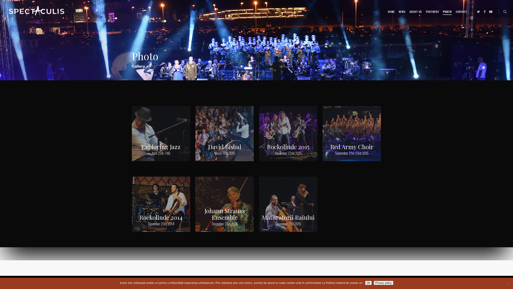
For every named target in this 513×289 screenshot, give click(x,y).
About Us (415, 11)
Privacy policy (383, 282)
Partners (432, 11)
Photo (447, 11)
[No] (508, 283)
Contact (461, 11)
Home (391, 11)
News (402, 11)
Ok (368, 282)
